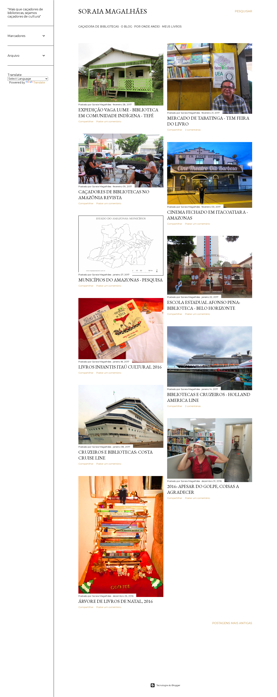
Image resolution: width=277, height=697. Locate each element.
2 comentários (192, 129)
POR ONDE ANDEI (147, 26)
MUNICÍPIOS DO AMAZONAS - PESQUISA (120, 280)
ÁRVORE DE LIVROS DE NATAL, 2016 (115, 601)
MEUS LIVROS (172, 26)
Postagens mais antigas (232, 623)
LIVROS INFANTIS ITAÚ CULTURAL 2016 (120, 367)
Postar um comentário (108, 121)
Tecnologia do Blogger (168, 685)
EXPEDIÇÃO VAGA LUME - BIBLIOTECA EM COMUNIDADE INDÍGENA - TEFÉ (118, 112)
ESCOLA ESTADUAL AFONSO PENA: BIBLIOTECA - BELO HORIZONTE (203, 305)
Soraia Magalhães (112, 11)
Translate (39, 82)
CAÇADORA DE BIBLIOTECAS (98, 26)
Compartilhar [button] (85, 121)
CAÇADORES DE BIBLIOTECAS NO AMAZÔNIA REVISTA (113, 194)
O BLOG (126, 26)
